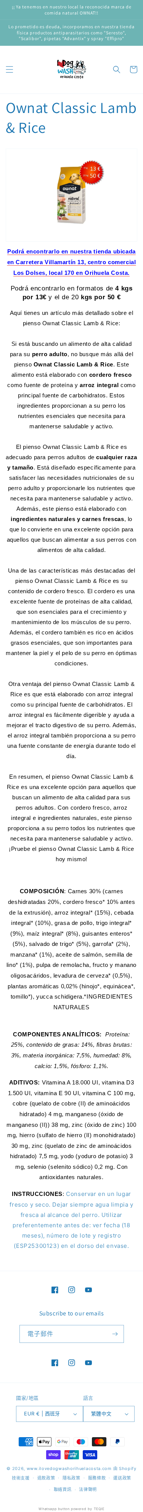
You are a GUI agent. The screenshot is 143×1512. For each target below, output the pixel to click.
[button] (9, 69)
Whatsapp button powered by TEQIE (71, 1509)
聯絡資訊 (63, 1489)
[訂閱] (115, 1334)
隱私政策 (71, 1478)
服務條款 (97, 1478)
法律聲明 (88, 1489)
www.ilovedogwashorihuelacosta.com (69, 1468)
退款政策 (46, 1478)
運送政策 (122, 1478)
